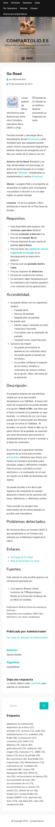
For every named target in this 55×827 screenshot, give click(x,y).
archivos (27, 731)
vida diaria (25, 801)
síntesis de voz (28, 790)
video (38, 801)
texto (24, 617)
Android (22, 607)
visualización (34, 617)
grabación (34, 748)
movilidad (30, 766)
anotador (13, 731)
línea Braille (35, 759)
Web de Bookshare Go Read (24, 561)
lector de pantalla (29, 755)
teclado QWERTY (17, 797)
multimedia (14, 769)
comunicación (27, 738)
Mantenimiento (34, 762)
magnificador (15, 762)
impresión (26, 752)
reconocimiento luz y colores (23, 787)
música (28, 769)
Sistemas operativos (36, 607)
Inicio (5, 3)
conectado (35, 683)
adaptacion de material (20, 724)
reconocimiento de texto (21, 780)
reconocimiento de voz (20, 783)
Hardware (27, 3)
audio (40, 731)
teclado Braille (28, 794)
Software (15, 3)
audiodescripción (17, 734)
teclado (12, 794)
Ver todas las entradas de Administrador (27, 637)
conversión (14, 741)
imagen (12, 752)
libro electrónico (17, 759)
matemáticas (15, 766)
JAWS (40, 752)
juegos (12, 755)
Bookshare (33, 139)
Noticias (23, 8)
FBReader (23, 172)
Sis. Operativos (10, 8)
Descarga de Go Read (21, 557)
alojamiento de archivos (20, 727)
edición (26, 745)
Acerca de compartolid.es (15, 14)
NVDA (32, 773)
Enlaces (34, 8)
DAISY (36, 614)
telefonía (34, 797)
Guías (37, 3)
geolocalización (16, 748)
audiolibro (27, 614)
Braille (12, 738)
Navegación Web (17, 773)
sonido (12, 790)
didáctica (13, 745)
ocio (20, 617)
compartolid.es (27, 41)
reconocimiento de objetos (32, 776)
